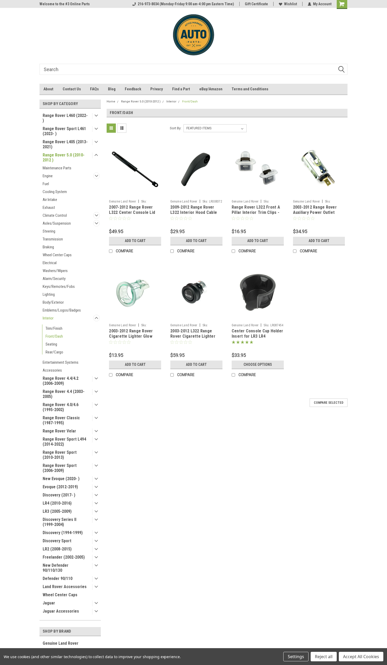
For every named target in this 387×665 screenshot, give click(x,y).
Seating (51, 344)
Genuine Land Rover (60, 643)
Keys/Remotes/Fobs (59, 286)
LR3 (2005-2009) (57, 511)
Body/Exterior (53, 302)
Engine (48, 176)
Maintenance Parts (57, 168)
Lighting (49, 294)
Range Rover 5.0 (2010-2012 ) (64, 157)
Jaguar (49, 602)
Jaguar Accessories (61, 611)
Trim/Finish (54, 328)
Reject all (324, 656)
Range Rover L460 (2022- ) (65, 118)
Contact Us (72, 89)
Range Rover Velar (59, 431)
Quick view (135, 193)
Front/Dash (54, 336)
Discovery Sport (57, 540)
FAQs (94, 89)
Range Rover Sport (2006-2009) (60, 468)
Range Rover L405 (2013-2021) (65, 144)
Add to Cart (135, 241)
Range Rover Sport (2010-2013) (60, 455)
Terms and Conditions (250, 89)
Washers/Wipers (55, 270)
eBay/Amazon (210, 89)
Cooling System (55, 191)
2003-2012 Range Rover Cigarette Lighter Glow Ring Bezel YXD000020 (131, 336)
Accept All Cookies (361, 656)
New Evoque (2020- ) (61, 478)
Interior (48, 318)
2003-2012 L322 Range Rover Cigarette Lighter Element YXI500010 (192, 336)
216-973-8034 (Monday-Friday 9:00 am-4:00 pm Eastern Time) (186, 4)
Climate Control (55, 215)
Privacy (156, 89)
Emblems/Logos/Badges (62, 310)
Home (111, 101)
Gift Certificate (256, 4)
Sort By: (175, 128)
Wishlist (290, 4)
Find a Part (181, 89)
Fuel (46, 183)
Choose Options (258, 364)
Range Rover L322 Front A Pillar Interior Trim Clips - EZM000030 (256, 212)
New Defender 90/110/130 (55, 568)
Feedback (133, 89)
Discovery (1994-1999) (63, 532)
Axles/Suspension (57, 223)
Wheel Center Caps (57, 255)
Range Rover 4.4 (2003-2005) (64, 394)
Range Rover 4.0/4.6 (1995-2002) (60, 407)
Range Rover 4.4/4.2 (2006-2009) (60, 381)
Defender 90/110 (57, 578)
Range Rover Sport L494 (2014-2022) (64, 442)
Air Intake (50, 199)
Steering (49, 231)
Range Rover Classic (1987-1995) (61, 420)
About (48, 89)
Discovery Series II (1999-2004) (59, 522)
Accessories (52, 370)
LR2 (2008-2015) (57, 548)
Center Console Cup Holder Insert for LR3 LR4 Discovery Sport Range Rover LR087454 (257, 338)
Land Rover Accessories (65, 586)
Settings (296, 656)
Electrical (50, 262)
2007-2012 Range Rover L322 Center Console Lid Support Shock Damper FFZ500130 (132, 215)
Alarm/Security (54, 278)
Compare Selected (328, 403)
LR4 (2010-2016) (57, 503)
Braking (48, 247)
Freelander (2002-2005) (64, 557)
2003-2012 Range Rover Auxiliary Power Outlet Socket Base (315, 212)
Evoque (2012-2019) (60, 486)
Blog (112, 89)
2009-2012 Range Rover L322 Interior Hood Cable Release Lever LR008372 (193, 212)
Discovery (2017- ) (59, 494)
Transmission (53, 239)
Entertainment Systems (60, 362)
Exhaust (49, 207)
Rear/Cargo (54, 352)
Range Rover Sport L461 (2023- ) (64, 131)
